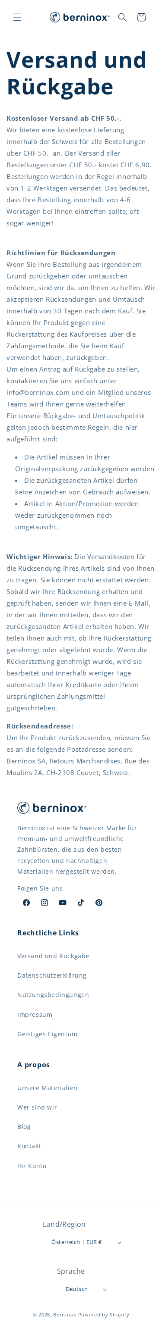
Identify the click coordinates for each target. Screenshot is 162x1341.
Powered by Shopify (104, 1314)
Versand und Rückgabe (53, 956)
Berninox (64, 1314)
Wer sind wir (37, 1107)
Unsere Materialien (47, 1088)
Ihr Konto (31, 1166)
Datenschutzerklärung (52, 975)
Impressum (34, 1014)
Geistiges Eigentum (47, 1034)
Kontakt (29, 1146)
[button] (17, 17)
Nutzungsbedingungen (53, 995)
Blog (24, 1126)
